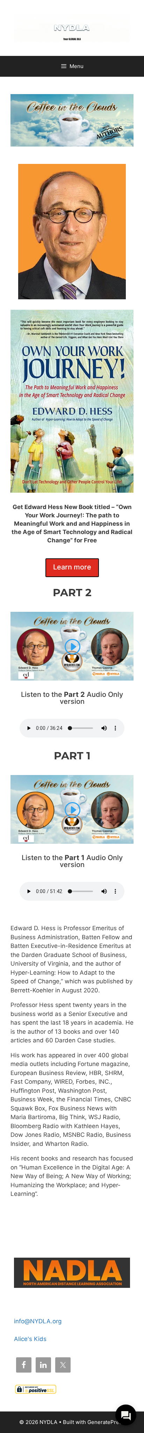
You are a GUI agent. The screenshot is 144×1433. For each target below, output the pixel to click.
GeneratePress (106, 1422)
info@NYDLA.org (38, 1321)
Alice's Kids (30, 1338)
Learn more (72, 567)
